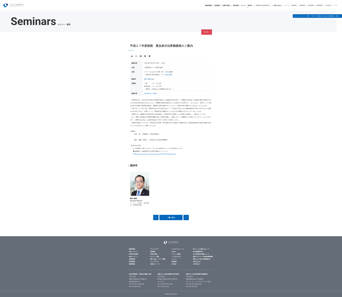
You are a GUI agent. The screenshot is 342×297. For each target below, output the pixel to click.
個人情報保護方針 (198, 251)
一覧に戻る (171, 217)
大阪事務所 (302, 5)
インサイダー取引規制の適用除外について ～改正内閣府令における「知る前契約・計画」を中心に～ (186, 217)
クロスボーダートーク (178, 249)
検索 (336, 5)
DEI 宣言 (174, 264)
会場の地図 (168, 74)
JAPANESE (328, 5)
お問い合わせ (277, 5)
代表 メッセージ (133, 251)
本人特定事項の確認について (201, 254)
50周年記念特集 (133, 254)
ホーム (296, 16)
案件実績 (236, 5)
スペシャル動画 (176, 254)
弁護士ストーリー (155, 264)
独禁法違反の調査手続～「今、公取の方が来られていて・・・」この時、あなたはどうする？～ (156, 217)
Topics (174, 251)
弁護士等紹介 (226, 5)
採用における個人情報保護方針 (201, 259)
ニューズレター (154, 261)
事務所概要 (208, 5)
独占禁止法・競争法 (150, 93)
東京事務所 (311, 5)
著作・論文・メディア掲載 (157, 259)
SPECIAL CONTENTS (262, 5)
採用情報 (294, 5)
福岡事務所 (319, 5)
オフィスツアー (154, 249)
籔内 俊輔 (147, 79)
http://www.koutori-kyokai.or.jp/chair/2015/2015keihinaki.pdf (155, 154)
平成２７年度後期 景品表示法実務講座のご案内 (325, 16)
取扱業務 (217, 5)
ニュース (286, 5)
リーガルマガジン (177, 256)
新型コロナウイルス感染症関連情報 (203, 256)
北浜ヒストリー (133, 256)
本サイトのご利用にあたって (201, 249)
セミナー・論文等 (246, 5)
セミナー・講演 (305, 16)
